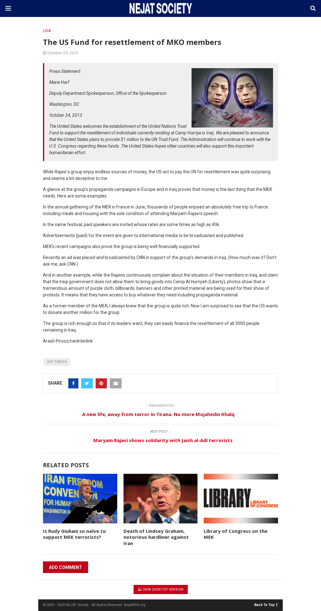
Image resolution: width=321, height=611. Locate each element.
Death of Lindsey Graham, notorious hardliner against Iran (156, 537)
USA (47, 30)
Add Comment (65, 567)
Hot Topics (57, 362)
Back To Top (264, 604)
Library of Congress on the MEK (235, 534)
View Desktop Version (162, 589)
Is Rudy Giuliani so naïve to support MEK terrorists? (74, 534)
